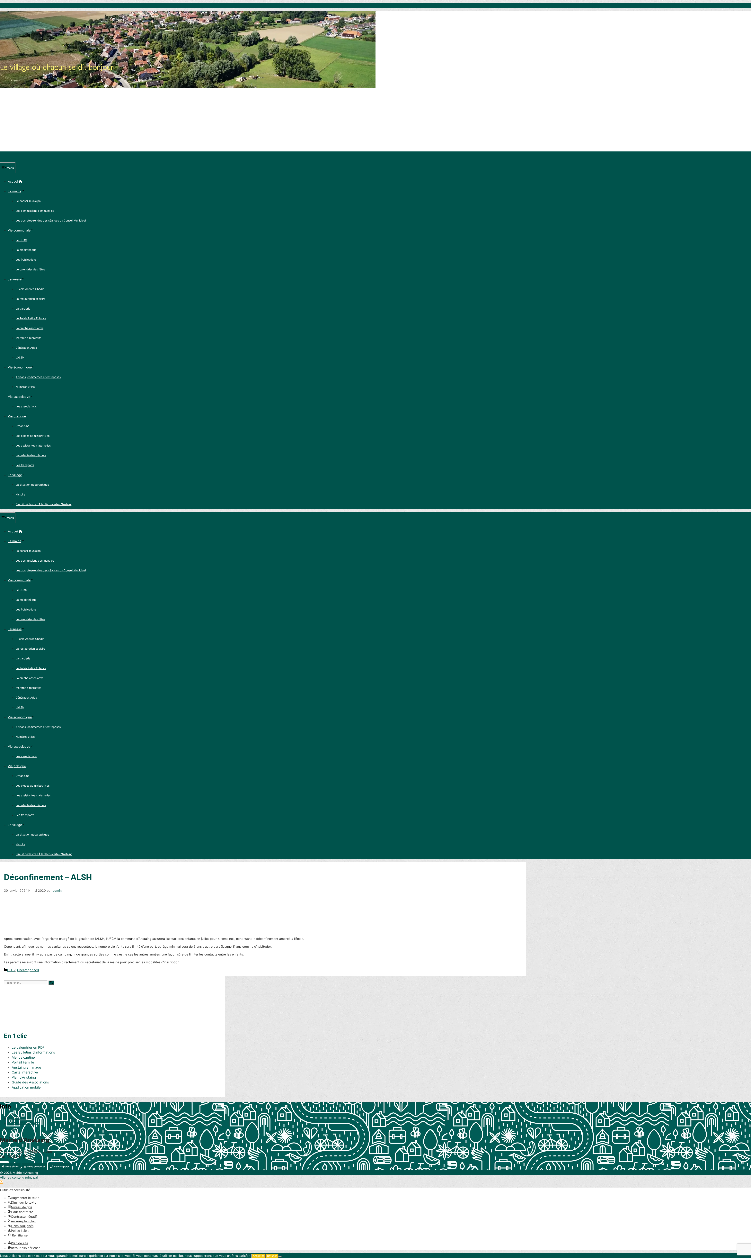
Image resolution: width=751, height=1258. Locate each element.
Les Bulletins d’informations (33, 1052)
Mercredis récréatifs (28, 337)
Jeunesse (15, 279)
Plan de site (17, 1118)
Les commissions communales (35, 210)
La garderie (23, 308)
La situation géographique (32, 484)
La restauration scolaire (30, 298)
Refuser (272, 1255)
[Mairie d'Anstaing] (18, 160)
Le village (15, 475)
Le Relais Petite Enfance (31, 318)
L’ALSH (20, 357)
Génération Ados (26, 347)
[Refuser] (280, 1256)
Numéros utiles (25, 386)
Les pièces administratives (32, 435)
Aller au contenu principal (19, 1177)
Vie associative (19, 397)
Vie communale (19, 230)
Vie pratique (17, 416)
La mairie (14, 191)
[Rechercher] (51, 983)
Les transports (25, 465)
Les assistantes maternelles (33, 445)
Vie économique (20, 367)
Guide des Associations (30, 1082)
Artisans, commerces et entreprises (38, 377)
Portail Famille (23, 1062)
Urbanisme (22, 426)
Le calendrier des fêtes (30, 269)
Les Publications (26, 259)
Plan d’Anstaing (24, 1077)
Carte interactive (25, 1072)
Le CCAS (21, 240)
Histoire (20, 494)
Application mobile (26, 1087)
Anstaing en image (26, 1067)
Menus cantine (23, 1057)
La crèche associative (29, 328)
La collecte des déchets (31, 455)
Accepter (258, 1255)
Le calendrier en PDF (28, 1047)
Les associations (26, 406)
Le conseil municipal (28, 201)
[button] (1, 1182)
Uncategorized (28, 970)
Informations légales (24, 1123)
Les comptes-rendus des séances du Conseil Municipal (51, 220)
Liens (12, 1128)
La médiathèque (26, 249)
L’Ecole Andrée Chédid (30, 289)
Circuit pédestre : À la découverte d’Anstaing (44, 504)
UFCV (11, 970)
